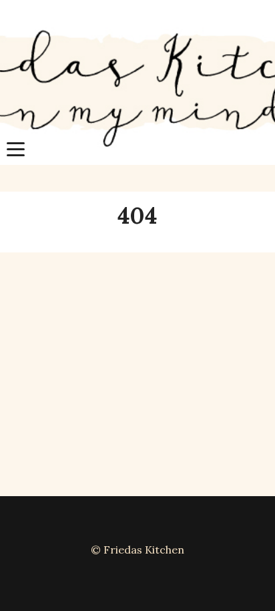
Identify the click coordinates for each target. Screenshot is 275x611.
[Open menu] (15, 149)
